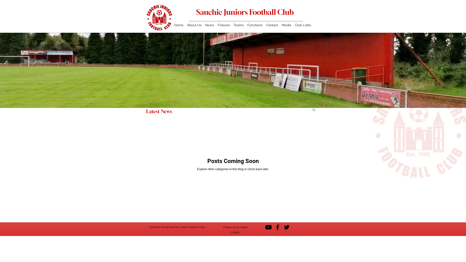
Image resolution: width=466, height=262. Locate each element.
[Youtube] (268, 227)
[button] (239, 25)
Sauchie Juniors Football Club (245, 12)
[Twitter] (286, 227)
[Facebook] (277, 227)
